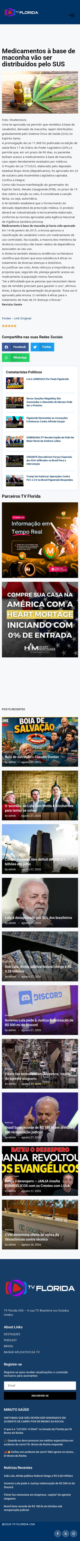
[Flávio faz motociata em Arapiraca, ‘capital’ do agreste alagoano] (40, 1064)
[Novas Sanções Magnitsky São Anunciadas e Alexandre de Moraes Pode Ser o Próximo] (14, 402)
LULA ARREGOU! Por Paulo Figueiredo (47, 379)
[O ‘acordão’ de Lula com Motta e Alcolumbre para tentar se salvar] (40, 795)
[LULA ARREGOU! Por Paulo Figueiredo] (14, 383)
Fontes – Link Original (16, 318)
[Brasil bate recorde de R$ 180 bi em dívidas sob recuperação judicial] (40, 1117)
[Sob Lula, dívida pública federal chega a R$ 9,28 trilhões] (40, 956)
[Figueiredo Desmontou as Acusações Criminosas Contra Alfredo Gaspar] (14, 422)
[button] (15, 347)
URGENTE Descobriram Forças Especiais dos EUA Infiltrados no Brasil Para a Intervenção (49, 460)
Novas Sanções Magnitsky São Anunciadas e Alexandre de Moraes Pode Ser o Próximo (49, 402)
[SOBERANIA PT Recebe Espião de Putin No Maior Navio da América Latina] (14, 441)
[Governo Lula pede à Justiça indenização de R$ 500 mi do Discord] (40, 1010)
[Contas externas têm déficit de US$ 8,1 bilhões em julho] (40, 849)
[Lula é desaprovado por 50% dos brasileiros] (40, 903)
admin (12, 762)
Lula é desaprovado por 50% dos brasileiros (38, 918)
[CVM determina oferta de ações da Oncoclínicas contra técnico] (40, 1224)
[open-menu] (71, 15)
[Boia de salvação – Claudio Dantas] (40, 742)
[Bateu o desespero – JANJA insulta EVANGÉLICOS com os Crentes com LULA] (40, 1171)
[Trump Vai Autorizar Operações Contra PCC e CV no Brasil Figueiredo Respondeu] (14, 480)
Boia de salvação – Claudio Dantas (32, 757)
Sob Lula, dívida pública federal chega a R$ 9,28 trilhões (38, 1475)
